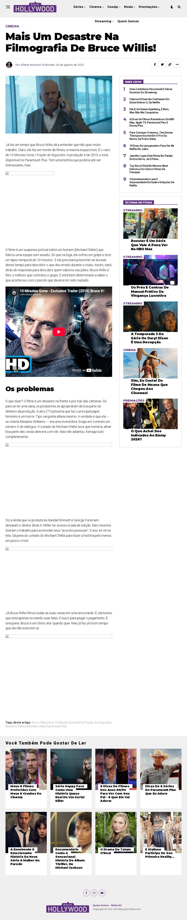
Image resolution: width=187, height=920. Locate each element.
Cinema (95, 7)
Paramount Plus (56, 726)
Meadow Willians (16, 726)
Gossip (112, 7)
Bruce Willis (39, 722)
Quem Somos (128, 21)
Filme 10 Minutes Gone (61, 722)
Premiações (148, 7)
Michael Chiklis (36, 726)
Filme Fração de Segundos (94, 722)
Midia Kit (116, 905)
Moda (128, 7)
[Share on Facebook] (155, 64)
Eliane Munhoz (31, 64)
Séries (78, 7)
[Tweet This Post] (162, 64)
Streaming (103, 21)
